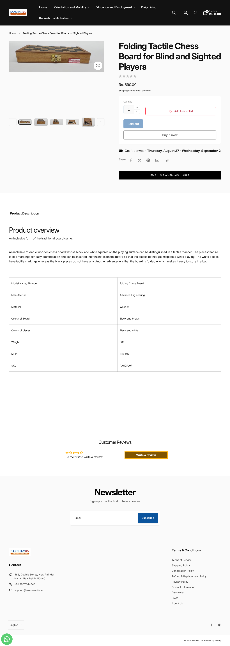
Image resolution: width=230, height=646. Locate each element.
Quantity (127, 102)
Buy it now (170, 135)
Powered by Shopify (212, 640)
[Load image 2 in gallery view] (40, 122)
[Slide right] (100, 122)
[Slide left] (13, 122)
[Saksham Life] (20, 555)
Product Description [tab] (24, 213)
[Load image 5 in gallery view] (88, 122)
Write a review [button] (146, 455)
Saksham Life (197, 640)
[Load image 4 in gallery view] (72, 122)
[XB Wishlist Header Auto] (195, 13)
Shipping (123, 90)
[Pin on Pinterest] (148, 160)
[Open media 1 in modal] (56, 56)
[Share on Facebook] (131, 160)
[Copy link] (167, 160)
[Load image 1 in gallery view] (25, 122)
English (14, 624)
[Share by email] (157, 160)
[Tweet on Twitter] (139, 160)
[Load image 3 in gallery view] (56, 122)
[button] (71, 7)
